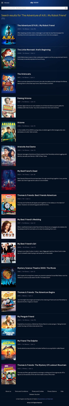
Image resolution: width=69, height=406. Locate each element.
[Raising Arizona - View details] (8, 107)
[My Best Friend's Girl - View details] (8, 253)
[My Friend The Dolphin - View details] (8, 350)
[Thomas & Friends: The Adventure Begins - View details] (8, 301)
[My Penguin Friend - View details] (8, 325)
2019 (19, 344)
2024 (19, 320)
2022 (19, 150)
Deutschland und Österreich (45, 399)
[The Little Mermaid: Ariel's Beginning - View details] (8, 59)
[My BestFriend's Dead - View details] (8, 180)
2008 (19, 53)
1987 (19, 102)
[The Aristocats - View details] (8, 83)
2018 (19, 126)
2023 (19, 174)
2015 (19, 296)
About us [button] (8, 391)
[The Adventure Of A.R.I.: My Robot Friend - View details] (8, 34)
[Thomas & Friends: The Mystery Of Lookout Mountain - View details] (8, 374)
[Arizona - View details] (8, 131)
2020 (19, 29)
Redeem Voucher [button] (34, 394)
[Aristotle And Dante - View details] (8, 156)
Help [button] (62, 391)
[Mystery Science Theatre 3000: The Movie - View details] (8, 277)
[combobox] (34, 8)
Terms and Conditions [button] (21, 391)
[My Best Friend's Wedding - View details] (8, 228)
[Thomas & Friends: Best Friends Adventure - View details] (8, 204)
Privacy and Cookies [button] (38, 391)
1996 (19, 271)
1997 (19, 223)
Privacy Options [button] (52, 391)
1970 (19, 77)
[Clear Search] (65, 8)
